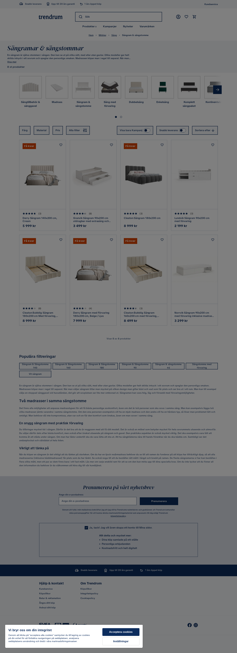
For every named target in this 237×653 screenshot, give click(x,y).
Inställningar (121, 641)
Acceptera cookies (121, 632)
